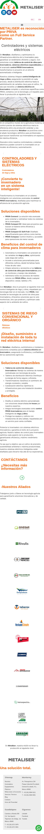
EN (39, 20)
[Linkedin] (3, 12)
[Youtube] (14, 12)
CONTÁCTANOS (14, 460)
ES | (32, 20)
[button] (22, 25)
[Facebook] (9, 12)
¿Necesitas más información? (14, 466)
